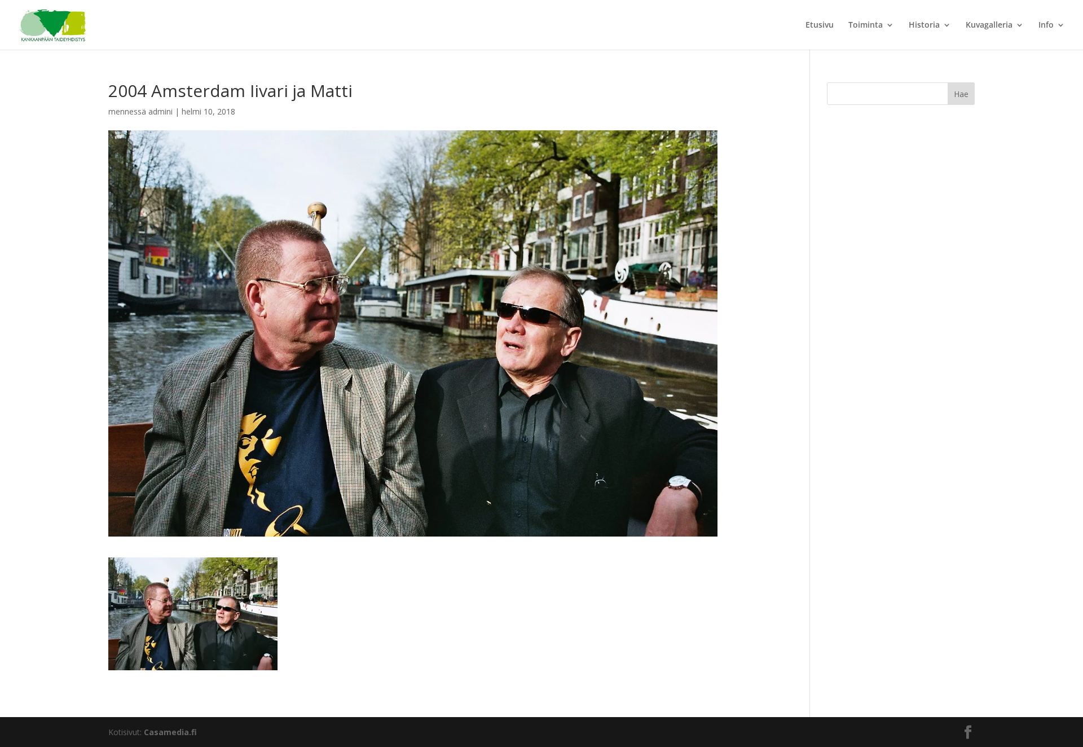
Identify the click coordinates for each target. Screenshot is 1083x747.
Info (1046, 25)
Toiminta (865, 25)
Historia (924, 25)
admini (160, 111)
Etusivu (819, 25)
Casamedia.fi (170, 732)
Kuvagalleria (989, 25)
